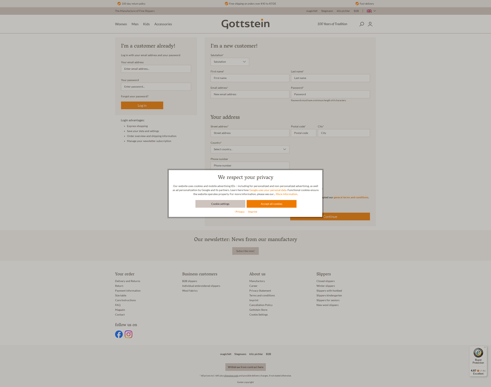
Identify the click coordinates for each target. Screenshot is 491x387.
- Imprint (252, 211)
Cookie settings (220, 203)
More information (286, 194)
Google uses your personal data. (268, 190)
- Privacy (239, 211)
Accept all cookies (271, 203)
